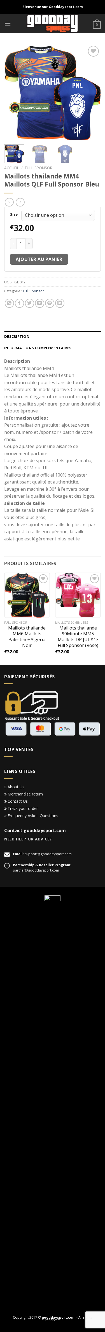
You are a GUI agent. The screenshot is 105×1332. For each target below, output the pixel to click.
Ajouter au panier (39, 259)
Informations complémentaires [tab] (37, 347)
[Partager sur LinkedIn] (59, 303)
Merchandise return (25, 794)
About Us (16, 786)
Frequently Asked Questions (33, 815)
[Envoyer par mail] (39, 303)
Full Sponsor (38, 167)
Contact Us (18, 801)
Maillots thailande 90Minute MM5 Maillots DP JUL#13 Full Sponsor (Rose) (78, 636)
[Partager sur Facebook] (19, 303)
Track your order (23, 808)
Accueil (11, 167)
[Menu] (7, 23)
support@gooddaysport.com (48, 854)
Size (14, 214)
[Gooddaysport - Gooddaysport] (52, 23)
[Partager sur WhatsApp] (9, 303)
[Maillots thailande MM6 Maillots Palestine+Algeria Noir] (27, 595)
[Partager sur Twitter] (29, 303)
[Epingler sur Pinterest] (49, 303)
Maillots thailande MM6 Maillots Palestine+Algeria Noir (27, 636)
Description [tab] (16, 336)
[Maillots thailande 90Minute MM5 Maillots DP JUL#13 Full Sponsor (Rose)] (78, 595)
